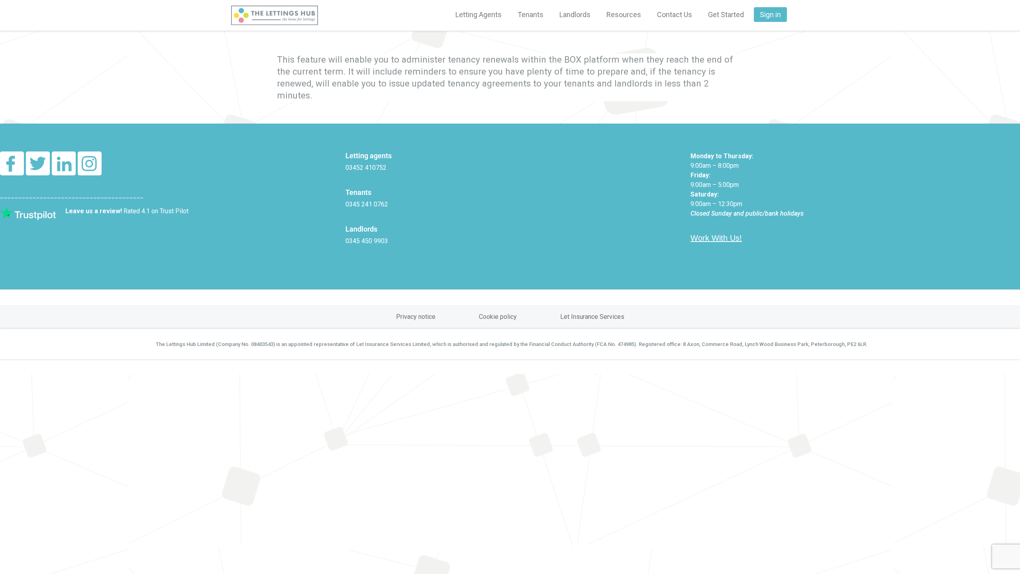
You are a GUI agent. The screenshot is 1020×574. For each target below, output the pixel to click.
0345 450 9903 (366, 241)
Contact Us (674, 14)
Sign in (770, 14)
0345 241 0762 (366, 204)
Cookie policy (498, 316)
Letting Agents (478, 14)
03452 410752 (365, 167)
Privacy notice (415, 316)
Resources (623, 14)
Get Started (726, 14)
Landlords (574, 14)
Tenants (530, 14)
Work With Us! (716, 238)
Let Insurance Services (592, 316)
